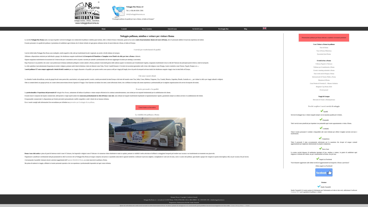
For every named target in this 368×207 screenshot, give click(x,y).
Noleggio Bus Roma (62, 92)
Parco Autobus (147, 29)
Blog (245, 29)
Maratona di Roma (324, 80)
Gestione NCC (295, 192)
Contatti (124, 29)
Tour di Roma (324, 47)
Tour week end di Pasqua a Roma (324, 73)
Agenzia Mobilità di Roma (75, 160)
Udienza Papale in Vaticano (324, 64)
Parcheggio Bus (223, 29)
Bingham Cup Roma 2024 (324, 86)
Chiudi (247, 205)
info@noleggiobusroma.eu (135, 14)
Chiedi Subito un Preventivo (147, 107)
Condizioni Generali (192, 197)
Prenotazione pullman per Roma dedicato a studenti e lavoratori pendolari (324, 37)
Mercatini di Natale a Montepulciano (324, 100)
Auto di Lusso (172, 29)
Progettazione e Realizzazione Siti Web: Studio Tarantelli (184, 202)
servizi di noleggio (333, 106)
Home (104, 29)
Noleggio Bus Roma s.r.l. (150, 200)
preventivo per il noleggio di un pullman (82, 102)
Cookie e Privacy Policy (237, 205)
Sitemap (173, 197)
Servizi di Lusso (197, 29)
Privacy (178, 197)
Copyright (183, 197)
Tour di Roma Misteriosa (323, 51)
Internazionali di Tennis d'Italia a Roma (324, 77)
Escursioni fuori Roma (324, 54)
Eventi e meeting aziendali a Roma (323, 70)
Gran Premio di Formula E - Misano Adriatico (324, 83)
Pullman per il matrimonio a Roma (324, 67)
